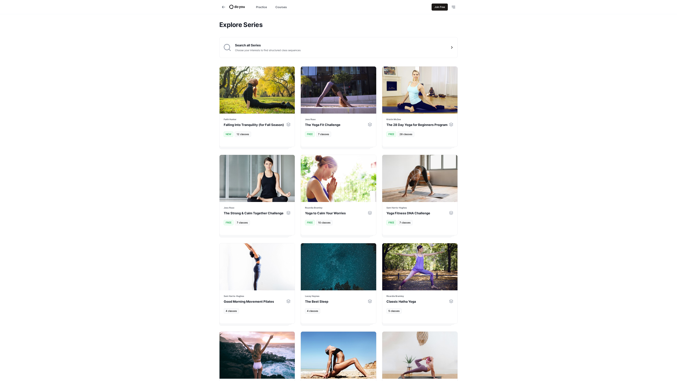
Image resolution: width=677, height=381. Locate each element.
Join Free (439, 6)
